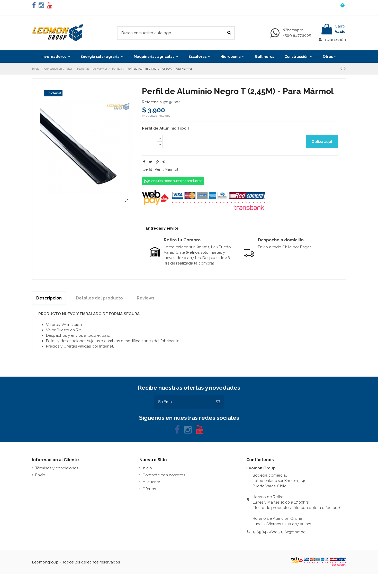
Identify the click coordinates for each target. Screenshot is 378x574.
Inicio (147, 468)
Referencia (152, 102)
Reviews (145, 298)
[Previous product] (342, 68)
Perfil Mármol (166, 169)
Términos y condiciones (56, 468)
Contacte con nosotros (163, 475)
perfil (147, 169)
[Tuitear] (150, 162)
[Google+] (157, 162)
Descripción (49, 298)
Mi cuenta (151, 482)
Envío (40, 475)
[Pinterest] (164, 162)
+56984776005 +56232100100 (279, 532)
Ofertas (149, 489)
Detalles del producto (99, 298)
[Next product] (345, 68)
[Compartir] (144, 162)
